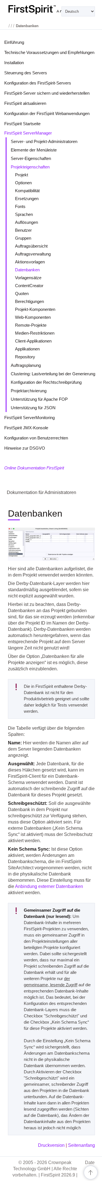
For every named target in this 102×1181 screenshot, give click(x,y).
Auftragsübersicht (31, 246)
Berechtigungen (29, 301)
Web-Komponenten (33, 317)
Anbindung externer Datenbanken (49, 886)
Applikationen (27, 348)
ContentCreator (29, 285)
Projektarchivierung (28, 390)
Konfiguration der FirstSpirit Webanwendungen (47, 113)
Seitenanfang (81, 1145)
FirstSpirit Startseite (22, 123)
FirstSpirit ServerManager (28, 133)
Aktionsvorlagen (30, 261)
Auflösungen (26, 222)
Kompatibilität (27, 190)
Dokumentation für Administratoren (41, 492)
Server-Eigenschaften (31, 158)
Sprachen (24, 214)
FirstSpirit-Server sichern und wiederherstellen (47, 93)
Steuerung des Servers (25, 72)
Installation (14, 62)
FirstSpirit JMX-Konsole (26, 427)
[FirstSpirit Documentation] (51, 9)
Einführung (14, 42)
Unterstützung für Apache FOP (39, 399)
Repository (25, 356)
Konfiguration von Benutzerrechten (36, 437)
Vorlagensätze (28, 277)
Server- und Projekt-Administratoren (44, 141)
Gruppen (23, 238)
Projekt (21, 174)
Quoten (22, 293)
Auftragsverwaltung (33, 254)
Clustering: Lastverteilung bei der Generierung (53, 373)
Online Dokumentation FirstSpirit (34, 467)
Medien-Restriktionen (34, 333)
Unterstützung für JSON (33, 407)
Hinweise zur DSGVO (24, 448)
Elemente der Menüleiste (34, 150)
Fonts (20, 206)
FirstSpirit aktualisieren (25, 103)
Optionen (23, 182)
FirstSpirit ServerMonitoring (29, 417)
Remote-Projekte (30, 325)
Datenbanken (27, 269)
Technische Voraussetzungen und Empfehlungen (49, 52)
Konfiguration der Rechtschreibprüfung (46, 382)
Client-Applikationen (33, 341)
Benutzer (23, 230)
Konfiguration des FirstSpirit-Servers (37, 83)
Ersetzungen (27, 198)
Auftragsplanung (26, 365)
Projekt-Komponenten (35, 309)
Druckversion (51, 1145)
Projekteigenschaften (30, 166)
